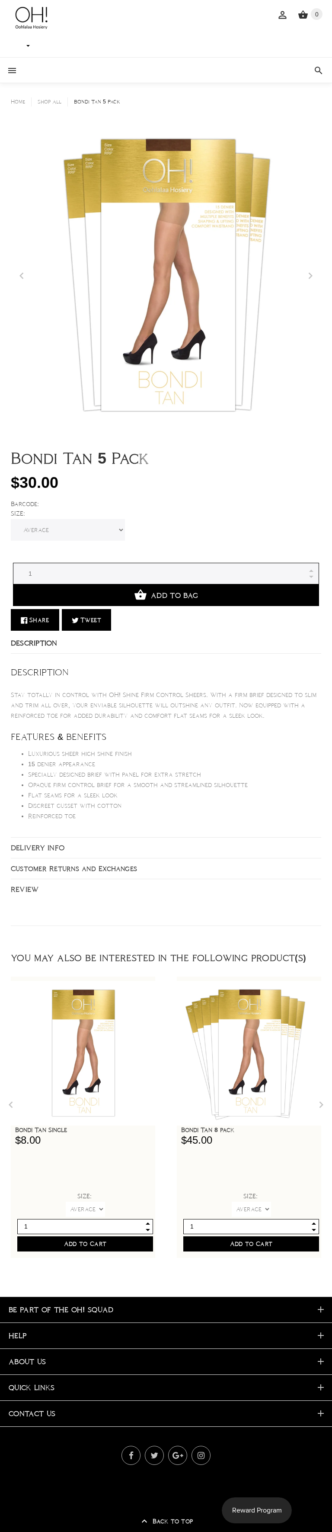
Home (18, 102)
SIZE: (18, 513)
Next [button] (310, 276)
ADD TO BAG (174, 595)
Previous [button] (21, 276)
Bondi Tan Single (41, 1129)
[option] (166, 275)
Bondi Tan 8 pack (207, 1129)
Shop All (49, 102)
